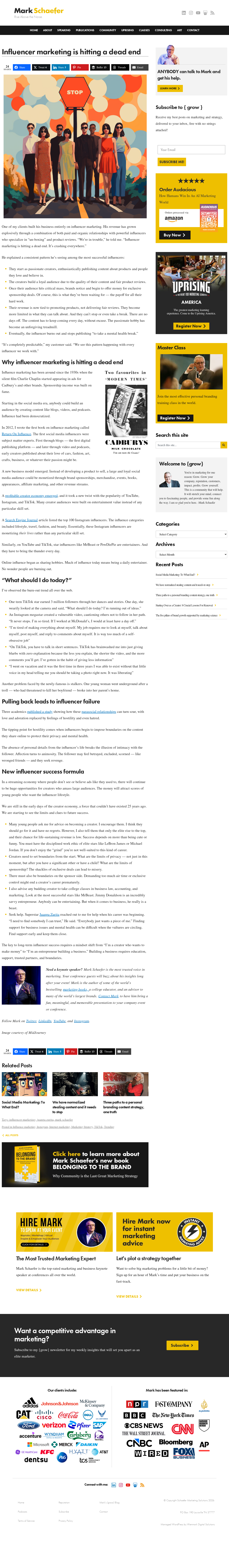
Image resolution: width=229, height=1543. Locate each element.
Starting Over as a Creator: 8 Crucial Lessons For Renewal (184, 605)
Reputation (64, 1502)
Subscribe (64, 1511)
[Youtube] (198, 13)
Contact (193, 30)
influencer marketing (22, 1120)
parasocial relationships (99, 711)
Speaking (63, 30)
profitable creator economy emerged (31, 495)
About (47, 30)
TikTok (98, 1127)
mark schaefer (64, 1120)
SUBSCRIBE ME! (171, 162)
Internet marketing (59, 1127)
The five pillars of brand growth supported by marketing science (187, 615)
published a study (40, 711)
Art (179, 30)
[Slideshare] (205, 13)
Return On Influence (16, 433)
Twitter (31, 1020)
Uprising (127, 30)
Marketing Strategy (82, 1127)
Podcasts (22, 1511)
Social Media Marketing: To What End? (176, 574)
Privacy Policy (66, 1521)
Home (34, 30)
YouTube (59, 1020)
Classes (144, 30)
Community (107, 30)
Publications (85, 30)
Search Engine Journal (21, 519)
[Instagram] (191, 13)
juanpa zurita (45, 1120)
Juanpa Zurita (49, 914)
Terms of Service (26, 1521)
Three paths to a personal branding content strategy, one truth (185, 595)
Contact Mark (108, 995)
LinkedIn (44, 1020)
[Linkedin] (184, 13)
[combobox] (188, 445)
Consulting (163, 30)
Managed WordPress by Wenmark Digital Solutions (188, 1524)
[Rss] (212, 13)
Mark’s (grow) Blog (109, 1502)
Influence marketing (24, 1127)
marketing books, (76, 989)
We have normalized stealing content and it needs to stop (183, 585)
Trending (109, 1127)
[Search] (224, 445)
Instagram (81, 1020)
